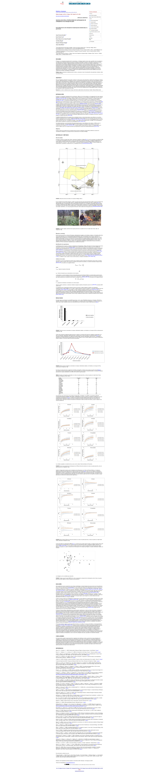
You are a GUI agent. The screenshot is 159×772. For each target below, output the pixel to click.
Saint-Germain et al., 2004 (94, 592)
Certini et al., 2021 (90, 607)
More (91, 38)
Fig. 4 (97, 335)
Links (97, 650)
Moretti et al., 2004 (69, 107)
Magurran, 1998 (84, 276)
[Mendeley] (90, 38)
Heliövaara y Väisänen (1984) (73, 599)
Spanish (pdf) (93, 22)
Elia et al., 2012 (75, 107)
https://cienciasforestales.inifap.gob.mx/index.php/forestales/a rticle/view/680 (70, 674)
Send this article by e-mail (95, 31)
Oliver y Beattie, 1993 (59, 249)
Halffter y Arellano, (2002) (68, 624)
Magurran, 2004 (58, 262)
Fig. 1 (86, 139)
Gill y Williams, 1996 (63, 107)
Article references (94, 25)
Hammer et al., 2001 (95, 289)
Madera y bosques (61, 11)
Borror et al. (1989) (72, 247)
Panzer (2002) (85, 593)
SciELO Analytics (94, 15)
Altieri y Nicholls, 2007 (81, 121)
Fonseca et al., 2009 (61, 590)
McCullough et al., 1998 (59, 100)
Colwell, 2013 (94, 284)
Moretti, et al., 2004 (59, 98)
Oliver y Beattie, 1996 (91, 256)
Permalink (92, 41)
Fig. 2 (98, 202)
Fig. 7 (73, 543)
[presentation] (79, 265)
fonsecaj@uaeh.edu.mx (70, 762)
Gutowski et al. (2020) (80, 109)
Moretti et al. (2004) (95, 107)
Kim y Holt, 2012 (61, 624)
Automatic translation (94, 30)
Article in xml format (94, 23)
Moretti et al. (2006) (98, 103)
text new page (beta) (94, 20)
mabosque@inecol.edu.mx (79, 771)
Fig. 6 (85, 471)
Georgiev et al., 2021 (81, 107)
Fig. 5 (69, 397)
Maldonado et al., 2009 (83, 103)
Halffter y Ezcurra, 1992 (62, 545)
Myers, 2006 (64, 98)
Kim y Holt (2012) (67, 601)
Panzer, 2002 (70, 115)
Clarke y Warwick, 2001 (64, 289)
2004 (88, 276)
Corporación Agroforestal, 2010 (87, 143)
